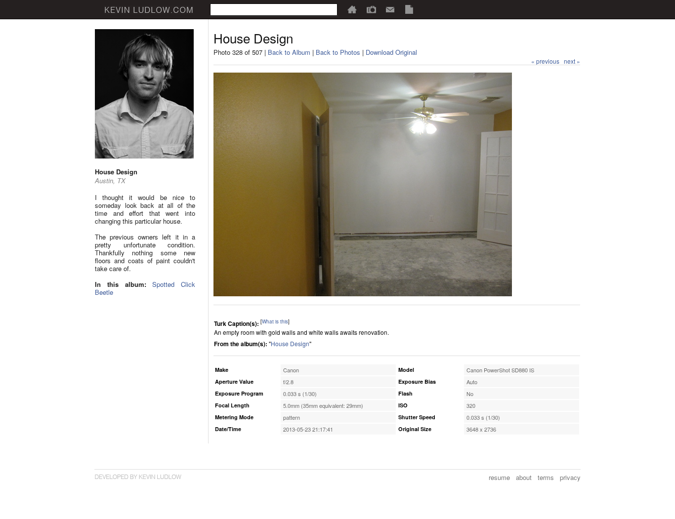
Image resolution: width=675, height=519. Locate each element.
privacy (570, 477)
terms (546, 477)
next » (572, 61)
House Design (290, 343)
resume (499, 477)
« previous (545, 61)
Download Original (391, 52)
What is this (275, 321)
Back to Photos (338, 52)
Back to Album (289, 52)
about (524, 477)
